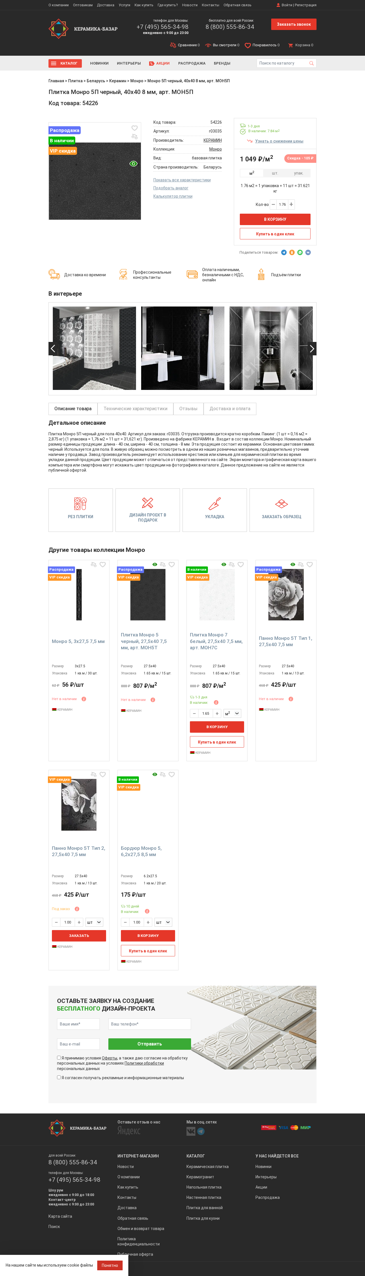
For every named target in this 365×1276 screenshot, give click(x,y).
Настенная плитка (203, 1197)
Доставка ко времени (85, 275)
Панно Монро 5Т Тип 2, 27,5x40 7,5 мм (78, 851)
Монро (136, 81)
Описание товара (73, 408)
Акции (163, 63)
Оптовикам (83, 5)
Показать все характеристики (182, 180)
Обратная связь (238, 5)
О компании (58, 5)
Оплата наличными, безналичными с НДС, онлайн (223, 274)
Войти (287, 5)
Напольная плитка (204, 1187)
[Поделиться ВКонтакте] (308, 252)
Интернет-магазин (138, 1156)
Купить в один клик (275, 234)
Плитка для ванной (204, 1207)
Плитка (75, 81)
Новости (190, 5)
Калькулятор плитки (172, 196)
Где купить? (168, 5)
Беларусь (96, 81)
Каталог (69, 63)
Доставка (105, 5)
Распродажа (192, 63)
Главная (56, 81)
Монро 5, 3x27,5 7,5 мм (78, 641)
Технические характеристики (135, 408)
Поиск (54, 1226)
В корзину (275, 219)
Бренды (222, 63)
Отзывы (188, 408)
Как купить (144, 5)
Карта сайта (60, 1216)
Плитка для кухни (203, 1218)
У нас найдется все (277, 1156)
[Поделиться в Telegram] (284, 252)
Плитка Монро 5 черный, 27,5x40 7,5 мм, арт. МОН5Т (144, 641)
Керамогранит (200, 1177)
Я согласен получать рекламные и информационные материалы (123, 1077)
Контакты (210, 5)
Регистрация (306, 5)
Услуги (124, 5)
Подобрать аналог (170, 188)
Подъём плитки (286, 275)
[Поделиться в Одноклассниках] (292, 252)
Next (312, 348)
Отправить (149, 1044)
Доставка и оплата (230, 408)
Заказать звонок (294, 24)
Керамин (117, 81)
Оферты (109, 1058)
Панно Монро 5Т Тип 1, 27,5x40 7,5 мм (285, 641)
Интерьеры (129, 63)
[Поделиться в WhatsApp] (300, 252)
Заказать (79, 936)
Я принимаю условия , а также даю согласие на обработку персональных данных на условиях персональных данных (122, 1063)
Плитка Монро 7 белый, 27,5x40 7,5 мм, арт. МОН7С (216, 641)
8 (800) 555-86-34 (230, 26)
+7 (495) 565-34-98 (162, 26)
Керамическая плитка (207, 1166)
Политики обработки (144, 1063)
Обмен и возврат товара (140, 1228)
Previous (52, 348)
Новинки (99, 63)
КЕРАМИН (213, 140)
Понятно (110, 1265)
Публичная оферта (135, 1254)
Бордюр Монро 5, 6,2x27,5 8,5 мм (141, 851)
